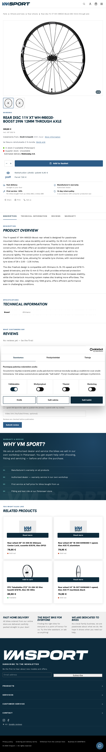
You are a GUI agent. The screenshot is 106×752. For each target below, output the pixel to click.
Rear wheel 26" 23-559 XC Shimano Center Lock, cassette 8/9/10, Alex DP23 (26, 544)
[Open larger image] (98, 24)
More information (52, 137)
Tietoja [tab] (88, 357)
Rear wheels (33, 14)
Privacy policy (8, 742)
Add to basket (60, 163)
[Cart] (96, 4)
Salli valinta (53, 400)
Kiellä (19, 400)
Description (10, 216)
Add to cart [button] (27, 579)
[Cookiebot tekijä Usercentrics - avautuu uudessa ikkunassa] (91, 350)
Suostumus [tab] (18, 357)
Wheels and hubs (17, 14)
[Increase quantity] (11, 163)
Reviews (55, 216)
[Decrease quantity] (7, 163)
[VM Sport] (16, 4)
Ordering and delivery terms (26, 742)
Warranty (70, 216)
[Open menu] (101, 4)
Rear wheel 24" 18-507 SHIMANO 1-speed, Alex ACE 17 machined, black (78, 588)
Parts (5, 14)
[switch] (40, 389)
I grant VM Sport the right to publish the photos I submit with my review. (35, 408)
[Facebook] (8, 720)
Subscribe (78, 675)
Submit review (12, 425)
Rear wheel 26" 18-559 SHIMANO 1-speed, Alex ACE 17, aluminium (78, 544)
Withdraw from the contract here (52, 742)
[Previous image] (7, 58)
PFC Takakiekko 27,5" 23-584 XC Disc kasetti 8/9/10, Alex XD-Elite (25, 588)
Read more (28, 535)
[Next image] (98, 58)
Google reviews (15, 724)
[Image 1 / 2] (8, 103)
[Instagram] (4, 720)
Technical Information (34, 216)
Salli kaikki (87, 400)
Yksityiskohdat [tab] (53, 357)
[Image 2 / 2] (19, 103)
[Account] (90, 4)
